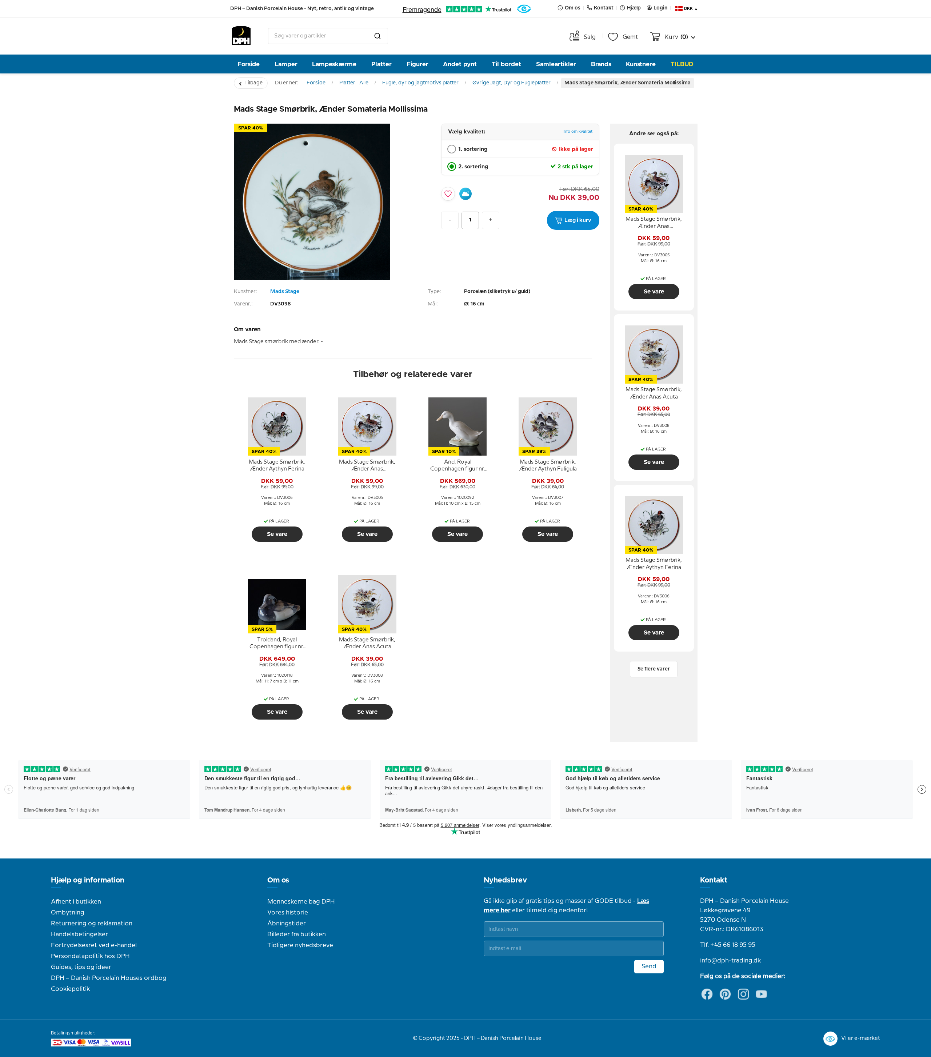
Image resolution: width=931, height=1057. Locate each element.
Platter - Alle (353, 82)
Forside (248, 64)
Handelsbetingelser (79, 934)
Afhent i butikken (76, 902)
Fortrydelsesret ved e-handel (94, 945)
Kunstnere (641, 64)
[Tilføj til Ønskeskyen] (465, 194)
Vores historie (287, 913)
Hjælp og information (87, 880)
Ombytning (67, 913)
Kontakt (713, 880)
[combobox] (328, 36)
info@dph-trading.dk (730, 961)
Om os (278, 880)
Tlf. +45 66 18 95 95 (727, 945)
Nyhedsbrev (505, 880)
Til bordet (506, 64)
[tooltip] (277, 466)
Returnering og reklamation (91, 923)
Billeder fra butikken (296, 934)
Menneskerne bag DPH (301, 902)
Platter (381, 64)
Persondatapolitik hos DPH (90, 956)
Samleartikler (556, 64)
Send (649, 966)
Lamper (286, 64)
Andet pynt (460, 64)
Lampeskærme (334, 64)
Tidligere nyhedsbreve (300, 945)
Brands (601, 64)
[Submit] (377, 36)
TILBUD (682, 64)
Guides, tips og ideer (81, 967)
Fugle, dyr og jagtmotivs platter (420, 82)
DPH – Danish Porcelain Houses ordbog (109, 978)
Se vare (277, 534)
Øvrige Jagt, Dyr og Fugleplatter (511, 82)
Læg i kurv (577, 220)
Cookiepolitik (70, 989)
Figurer (417, 64)
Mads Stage (284, 291)
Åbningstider (286, 923)
